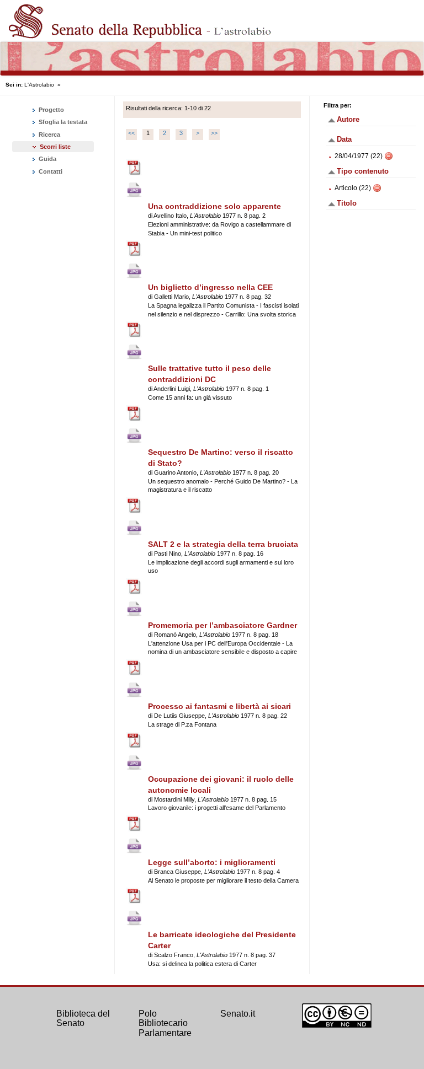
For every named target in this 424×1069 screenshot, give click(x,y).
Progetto (50, 109)
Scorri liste (55, 146)
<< (131, 133)
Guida (46, 158)
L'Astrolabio (39, 85)
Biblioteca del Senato (83, 1018)
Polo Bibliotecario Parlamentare (165, 1023)
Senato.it (237, 1013)
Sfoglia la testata (62, 122)
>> (214, 133)
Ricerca (48, 134)
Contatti (49, 171)
